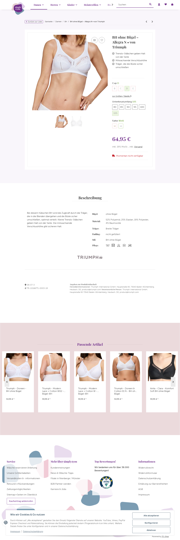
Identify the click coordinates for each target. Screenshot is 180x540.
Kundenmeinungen (60, 467)
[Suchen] (150, 4)
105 (116, 113)
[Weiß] (120, 126)
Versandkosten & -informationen (23, 478)
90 (129, 107)
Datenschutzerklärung (33, 531)
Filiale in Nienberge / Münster (65, 478)
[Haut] (114, 126)
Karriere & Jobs (58, 489)
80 (115, 107)
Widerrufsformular (147, 473)
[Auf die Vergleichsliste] (94, 40)
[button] (110, 4)
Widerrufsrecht (146, 467)
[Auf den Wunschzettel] (102, 40)
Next (173, 382)
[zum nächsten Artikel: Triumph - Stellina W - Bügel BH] (152, 22)
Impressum (15, 531)
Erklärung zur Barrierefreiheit (153, 484)
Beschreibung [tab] (90, 197)
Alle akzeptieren (151, 515)
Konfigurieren (151, 523)
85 (122, 107)
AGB (140, 489)
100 (142, 107)
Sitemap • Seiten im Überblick (22, 494)
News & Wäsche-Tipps (62, 473)
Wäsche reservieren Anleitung (22, 467)
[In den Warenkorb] (30, 31)
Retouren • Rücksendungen (20, 484)
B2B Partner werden (61, 484)
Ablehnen (151, 530)
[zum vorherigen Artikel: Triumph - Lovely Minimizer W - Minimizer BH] (146, 22)
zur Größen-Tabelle (121, 96)
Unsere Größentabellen (18, 473)
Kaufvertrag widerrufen (21, 501)
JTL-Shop (165, 536)
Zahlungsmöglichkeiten (19, 489)
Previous (7, 382)
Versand (138, 146)
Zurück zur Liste (35, 22)
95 (136, 107)
